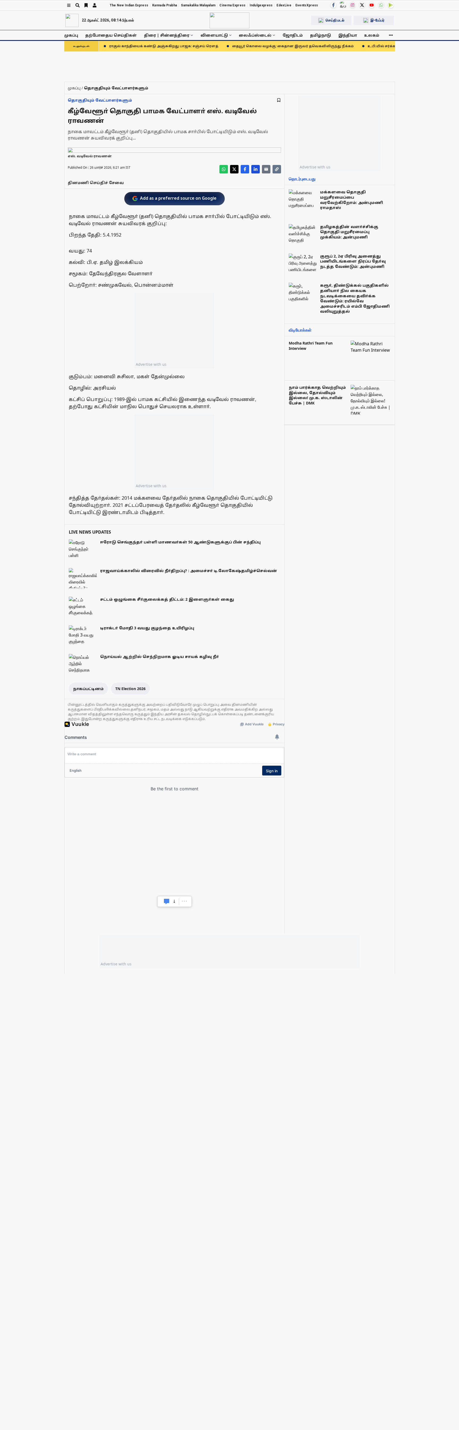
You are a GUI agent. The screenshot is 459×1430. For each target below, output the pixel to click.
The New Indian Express (129, 5)
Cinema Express (232, 5)
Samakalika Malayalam (198, 5)
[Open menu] (68, 5)
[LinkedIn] (255, 169)
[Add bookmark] (279, 100)
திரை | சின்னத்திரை (166, 35)
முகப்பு (71, 35)
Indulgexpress (261, 5)
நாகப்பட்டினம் (88, 688)
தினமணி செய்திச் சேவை (96, 182)
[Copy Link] (277, 169)
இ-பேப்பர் (377, 20)
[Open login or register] (94, 5)
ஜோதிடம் (293, 35)
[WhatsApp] (381, 5)
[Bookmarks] (86, 5)
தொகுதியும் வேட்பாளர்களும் (100, 100)
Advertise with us (151, 364)
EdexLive (284, 5)
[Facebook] (333, 5)
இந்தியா (347, 35)
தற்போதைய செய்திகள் (111, 35)
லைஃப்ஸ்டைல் (255, 35)
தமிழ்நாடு (320, 35)
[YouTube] (371, 5)
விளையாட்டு (214, 35)
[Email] (266, 169)
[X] (362, 5)
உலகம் (371, 35)
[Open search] (77, 5)
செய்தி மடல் (335, 20)
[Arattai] (343, 4)
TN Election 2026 (130, 688)
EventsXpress (306, 5)
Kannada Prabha (164, 5)
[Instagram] (352, 5)
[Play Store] (391, 5)
